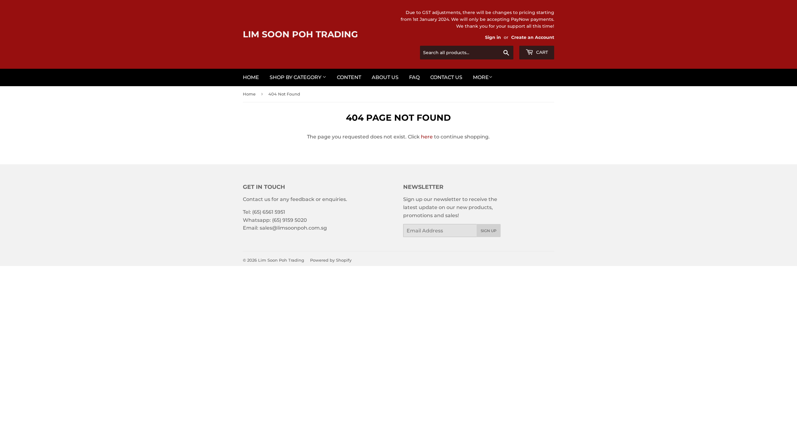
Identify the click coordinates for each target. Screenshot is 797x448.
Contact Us (446, 77)
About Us (385, 77)
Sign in (493, 37)
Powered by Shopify (330, 260)
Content (349, 77)
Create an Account (532, 37)
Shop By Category (296, 77)
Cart (541, 52)
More (481, 77)
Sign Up (489, 230)
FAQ (414, 77)
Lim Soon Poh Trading (300, 34)
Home (251, 77)
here (427, 137)
